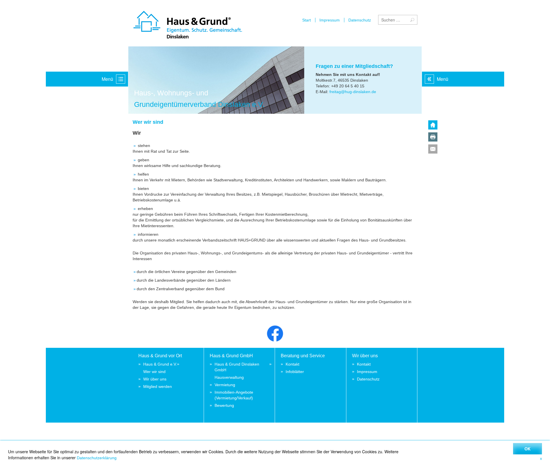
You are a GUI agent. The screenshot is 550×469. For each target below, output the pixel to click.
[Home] (432, 126)
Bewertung (224, 405)
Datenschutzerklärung (97, 458)
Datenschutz (359, 20)
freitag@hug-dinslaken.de (352, 91)
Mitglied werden (157, 386)
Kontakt (292, 364)
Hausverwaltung (229, 377)
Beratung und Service (303, 355)
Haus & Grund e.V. (160, 364)
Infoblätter (295, 371)
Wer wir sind (154, 371)
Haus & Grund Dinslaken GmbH (237, 367)
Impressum (329, 20)
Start (306, 20)
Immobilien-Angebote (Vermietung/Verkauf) (234, 395)
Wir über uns (154, 379)
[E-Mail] (432, 150)
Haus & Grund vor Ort (160, 355)
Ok (528, 449)
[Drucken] (432, 138)
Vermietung (225, 384)
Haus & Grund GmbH (231, 355)
